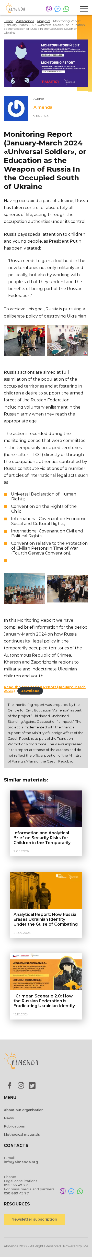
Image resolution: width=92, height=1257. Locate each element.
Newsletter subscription (34, 1219)
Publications (14, 1126)
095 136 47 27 (16, 1185)
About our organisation (23, 1110)
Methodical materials (22, 1134)
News (9, 1118)
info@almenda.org (21, 1162)
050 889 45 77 (16, 1193)
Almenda (42, 107)
